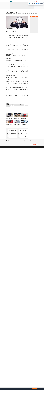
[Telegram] (35, 141)
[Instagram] (30, 141)
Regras (6, 143)
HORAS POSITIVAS (15, 104)
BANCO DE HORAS (8, 104)
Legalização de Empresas (13, 143)
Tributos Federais (12, 142)
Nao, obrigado (41, 3)
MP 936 (12, 105)
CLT (25, 105)
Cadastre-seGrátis (36, 1)
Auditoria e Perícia (18, 142)
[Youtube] (33, 141)
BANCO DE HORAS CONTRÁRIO (21, 104)
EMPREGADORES (15, 105)
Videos (6, 142)
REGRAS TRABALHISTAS (20, 105)
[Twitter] (32, 141)
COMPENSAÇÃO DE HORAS (8, 105)
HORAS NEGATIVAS (12, 104)
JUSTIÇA (27, 105)
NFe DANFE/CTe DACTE (25, 142)
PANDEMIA (23, 105)
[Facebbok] (31, 141)
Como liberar (38, 3)
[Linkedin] (34, 141)
